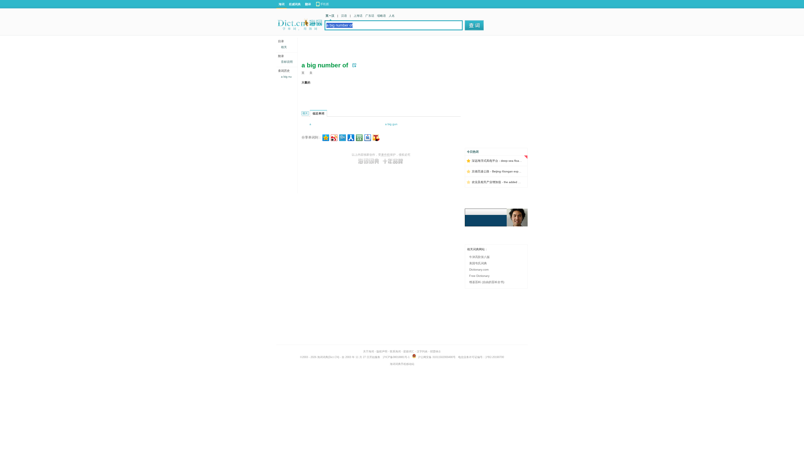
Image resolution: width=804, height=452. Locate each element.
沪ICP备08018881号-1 (396, 357)
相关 (284, 47)
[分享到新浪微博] (334, 137)
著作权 (385, 154)
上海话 (358, 15)
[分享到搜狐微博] (376, 137)
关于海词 (368, 351)
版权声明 (381, 351)
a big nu (286, 76)
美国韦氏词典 (478, 263)
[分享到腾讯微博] (342, 137)
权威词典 (295, 4)
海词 (282, 4)
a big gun (391, 124)
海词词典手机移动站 (402, 364)
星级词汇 (408, 351)
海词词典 (322, 357)
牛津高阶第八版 (479, 257)
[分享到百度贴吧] (367, 137)
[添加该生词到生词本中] (354, 65)
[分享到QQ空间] (325, 137)
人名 (392, 15)
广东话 (369, 15)
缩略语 (381, 15)
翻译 (308, 4)
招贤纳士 (435, 351)
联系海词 (395, 351)
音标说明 (287, 61)
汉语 (344, 15)
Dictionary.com (479, 269)
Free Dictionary (479, 275)
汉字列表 (422, 351)
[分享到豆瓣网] (359, 137)
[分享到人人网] (350, 137)
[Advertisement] (378, 47)
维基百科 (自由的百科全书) (486, 282)
